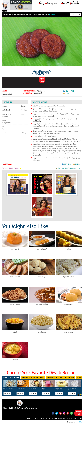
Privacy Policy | (61, 418)
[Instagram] (64, 413)
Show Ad (4, 11)
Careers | (37, 418)
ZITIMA (80, 422)
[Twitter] (56, 413)
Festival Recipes (14, 14)
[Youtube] (67, 413)
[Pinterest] (60, 413)
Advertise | (52, 418)
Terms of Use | (71, 418)
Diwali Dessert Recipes (11, 378)
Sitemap (78, 418)
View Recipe (7, 393)
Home (5, 14)
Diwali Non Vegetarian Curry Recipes (60, 377)
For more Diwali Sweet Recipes (68, 168)
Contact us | (44, 418)
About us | (30, 418)
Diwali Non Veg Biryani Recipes (33, 377)
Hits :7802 (68, 164)
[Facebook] (53, 413)
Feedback (8, 164)
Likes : (77, 164)
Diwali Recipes (26, 14)
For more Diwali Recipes (10, 168)
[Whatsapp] (71, 413)
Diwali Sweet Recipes (40, 14)
